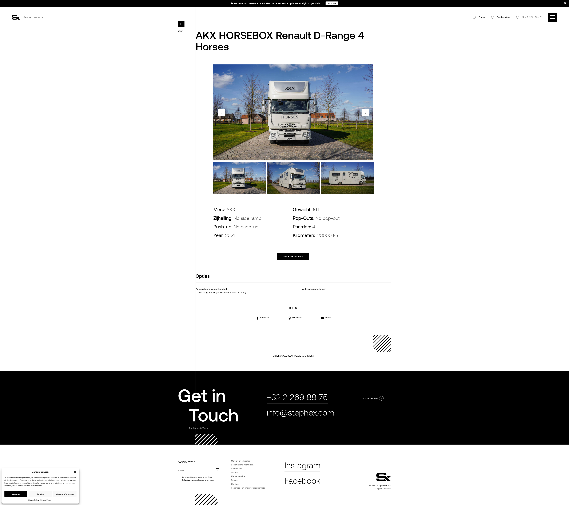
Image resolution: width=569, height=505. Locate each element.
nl (523, 17)
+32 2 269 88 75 (297, 397)
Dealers (234, 480)
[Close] (563, 4)
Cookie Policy (33, 500)
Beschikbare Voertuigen (242, 465)
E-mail (327, 317)
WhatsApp (297, 317)
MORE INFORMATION (293, 256)
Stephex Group (504, 17)
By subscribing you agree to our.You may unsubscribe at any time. (198, 478)
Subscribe (332, 3)
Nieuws (234, 472)
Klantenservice (238, 476)
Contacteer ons (370, 398)
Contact (482, 17)
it (527, 17)
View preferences (65, 494)
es (536, 17)
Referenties (236, 468)
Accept (16, 494)
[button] (74, 471)
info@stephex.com (300, 412)
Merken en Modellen (240, 461)
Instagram (302, 465)
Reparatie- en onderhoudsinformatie (248, 488)
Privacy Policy (45, 500)
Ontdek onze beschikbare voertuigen (293, 356)
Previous (221, 112)
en (541, 17)
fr (531, 17)
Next (365, 112)
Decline (40, 494)
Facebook (264, 317)
